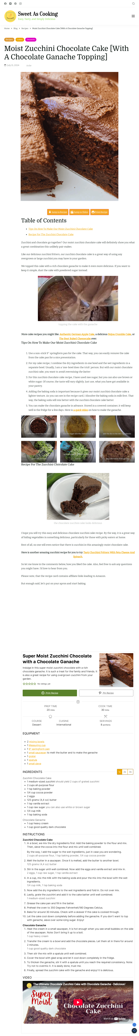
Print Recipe (101, 212)
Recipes (9, 39)
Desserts (31, 39)
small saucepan (37, 752)
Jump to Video (81, 212)
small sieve (35, 763)
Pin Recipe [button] (108, 693)
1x (120, 771)
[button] (24, 684)
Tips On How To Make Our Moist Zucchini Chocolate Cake (61, 228)
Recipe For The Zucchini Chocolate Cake (51, 234)
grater (32, 756)
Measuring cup (37, 745)
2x (125, 771)
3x (130, 771)
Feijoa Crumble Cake (119, 334)
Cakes (20, 39)
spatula (33, 760)
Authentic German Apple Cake (77, 334)
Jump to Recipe (59, 212)
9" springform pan (39, 749)
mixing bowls (36, 741)
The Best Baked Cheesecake (75, 338)
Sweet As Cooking (38, 14)
